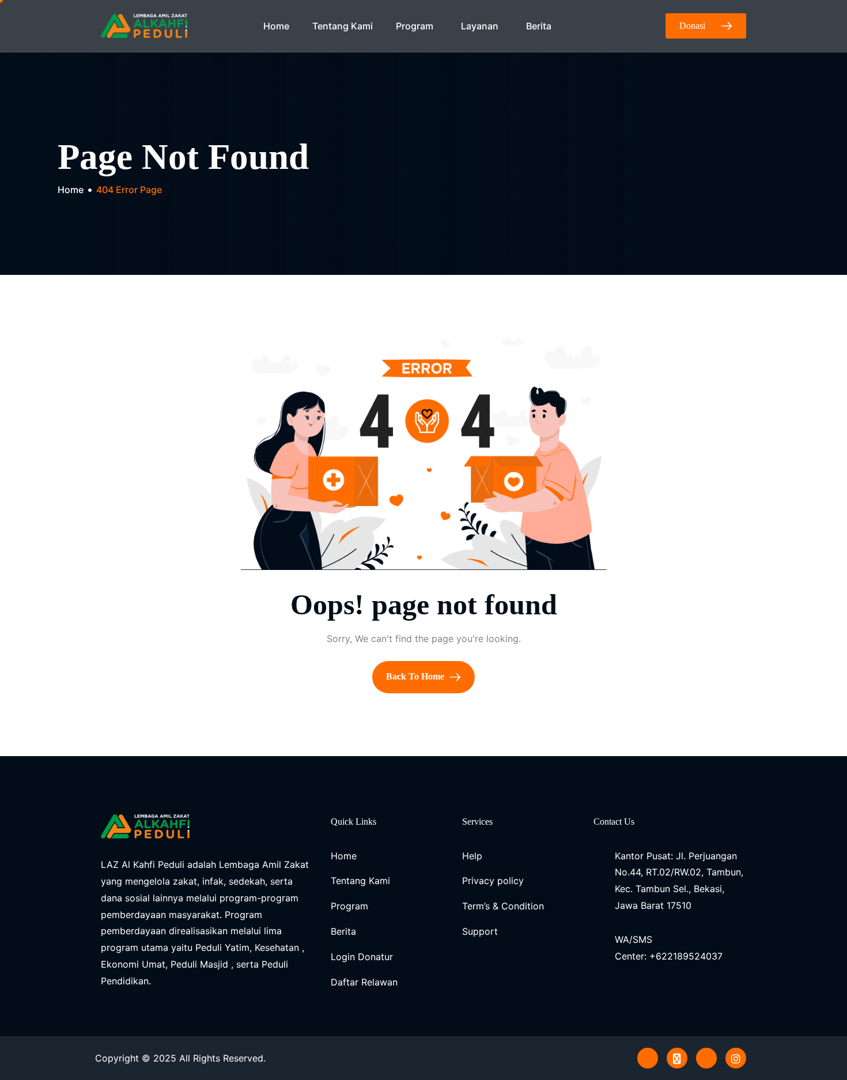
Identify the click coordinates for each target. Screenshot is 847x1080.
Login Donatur (362, 956)
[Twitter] (677, 1058)
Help (472, 856)
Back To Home (416, 676)
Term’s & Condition (503, 906)
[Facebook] (706, 1058)
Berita (538, 26)
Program (414, 26)
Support (480, 931)
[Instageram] (735, 1058)
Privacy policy (493, 880)
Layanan (479, 26)
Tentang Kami (342, 26)
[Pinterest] (647, 1058)
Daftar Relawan (364, 982)
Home (276, 26)
